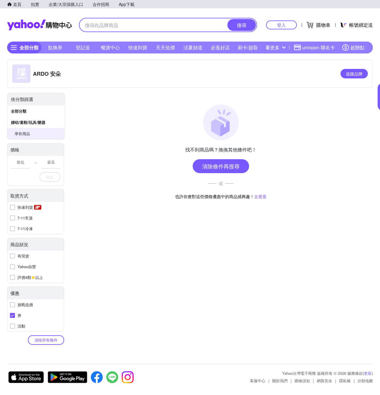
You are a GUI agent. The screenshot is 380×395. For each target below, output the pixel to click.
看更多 (272, 47)
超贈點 (357, 47)
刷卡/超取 (248, 47)
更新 (368, 373)
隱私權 (345, 380)
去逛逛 (260, 196)
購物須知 (302, 380)
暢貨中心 (110, 47)
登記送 (83, 47)
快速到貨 (137, 47)
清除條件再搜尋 (221, 166)
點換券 (55, 47)
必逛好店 (220, 47)
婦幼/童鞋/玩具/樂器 (28, 122)
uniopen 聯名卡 (318, 47)
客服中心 (257, 380)
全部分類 (18, 111)
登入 (281, 25)
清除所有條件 (46, 340)
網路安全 (324, 380)
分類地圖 (365, 380)
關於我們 (280, 380)
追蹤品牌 (354, 74)
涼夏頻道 (192, 47)
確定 (50, 177)
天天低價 (165, 47)
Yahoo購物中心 (39, 25)
